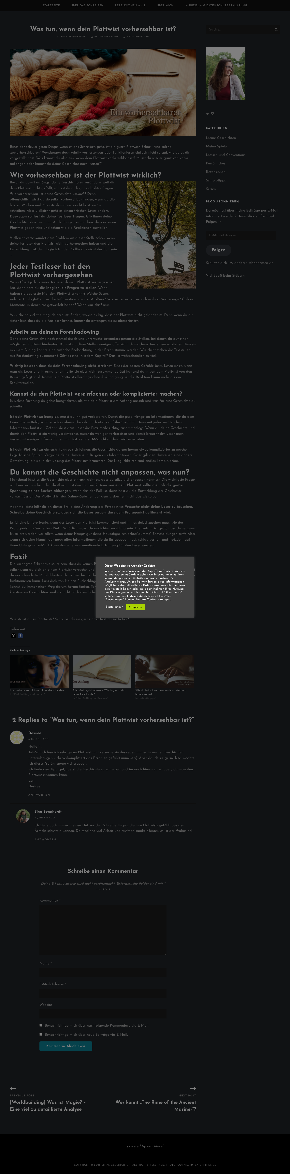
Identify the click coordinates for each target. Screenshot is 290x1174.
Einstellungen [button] (114, 607)
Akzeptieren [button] (135, 607)
